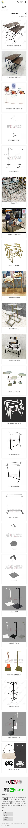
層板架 (23, 799)
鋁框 (25, 803)
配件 (22, 803)
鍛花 (11, 805)
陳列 (15, 805)
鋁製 (9, 805)
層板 (21, 799)
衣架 (6, 803)
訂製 (12, 803)
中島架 (7, 797)
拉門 (7, 801)
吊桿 (19, 797)
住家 (13, 797)
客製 (6, 799)
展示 (12, 799)
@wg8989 (8, 825)
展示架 (16, 799)
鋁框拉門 (3, 805)
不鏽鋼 (3, 797)
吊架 (16, 797)
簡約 (2, 803)
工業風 (3, 801)
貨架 (15, 803)
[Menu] (25, 2)
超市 (18, 803)
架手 (14, 801)
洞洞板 (17, 801)
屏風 (10, 799)
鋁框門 (6, 805)
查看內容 (14, 48)
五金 (10, 797)
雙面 (23, 805)
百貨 (24, 801)
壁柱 (24, 797)
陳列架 (19, 805)
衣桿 (8, 803)
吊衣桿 (21, 797)
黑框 (2, 807)
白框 (21, 801)
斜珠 (11, 801)
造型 (20, 803)
